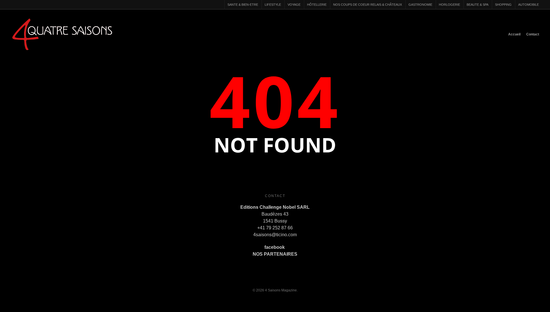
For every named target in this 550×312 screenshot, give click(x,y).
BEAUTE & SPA (477, 4)
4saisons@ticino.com (275, 234)
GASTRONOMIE (420, 4)
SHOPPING (503, 4)
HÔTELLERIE (317, 4)
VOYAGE (294, 4)
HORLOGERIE (449, 4)
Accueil (514, 34)
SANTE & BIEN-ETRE (242, 4)
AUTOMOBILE (528, 4)
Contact (532, 34)
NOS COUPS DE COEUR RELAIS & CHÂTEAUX (367, 4)
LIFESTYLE (273, 4)
